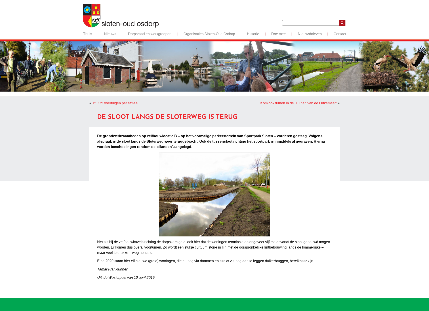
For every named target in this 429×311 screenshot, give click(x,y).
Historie (253, 34)
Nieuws (110, 34)
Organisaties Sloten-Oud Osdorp (209, 34)
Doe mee (278, 34)
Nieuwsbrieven (310, 34)
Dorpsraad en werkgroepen (149, 34)
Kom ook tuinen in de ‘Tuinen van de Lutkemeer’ (298, 103)
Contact (340, 34)
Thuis (87, 34)
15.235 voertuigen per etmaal (115, 103)
